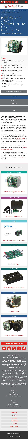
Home (2, 10)
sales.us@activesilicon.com (14, 396)
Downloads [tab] (14, 103)
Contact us (22, 157)
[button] (16, 2)
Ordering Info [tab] (14, 107)
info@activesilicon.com (14, 406)
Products (7, 10)
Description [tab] (14, 97)
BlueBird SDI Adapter (20, 138)
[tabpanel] (14, 137)
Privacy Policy (17, 436)
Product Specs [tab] (14, 100)
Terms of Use (10, 436)
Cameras (12, 10)
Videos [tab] (14, 110)
